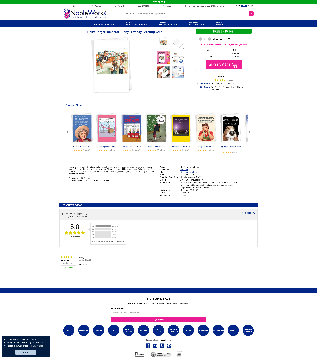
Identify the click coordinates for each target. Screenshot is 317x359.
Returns (143, 330)
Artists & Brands (128, 330)
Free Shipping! (158, 2)
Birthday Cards (103, 24)
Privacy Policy (158, 330)
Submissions (218, 330)
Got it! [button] (25, 352)
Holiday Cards (167, 23)
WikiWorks (83, 330)
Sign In (76, 6)
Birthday (80, 105)
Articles (98, 330)
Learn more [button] (38, 346)
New (219, 23)
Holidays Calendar (248, 330)
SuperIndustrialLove (189, 172)
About (188, 330)
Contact (69, 330)
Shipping (233, 330)
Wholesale (167, 6)
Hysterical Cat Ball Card (181, 147)
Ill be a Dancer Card (156, 147)
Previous (69, 132)
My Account (96, 6)
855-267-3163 (143, 6)
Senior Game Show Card (131, 147)
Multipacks (195, 23)
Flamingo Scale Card (106, 147)
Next (248, 132)
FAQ (113, 330)
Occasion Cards (135, 23)
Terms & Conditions (173, 330)
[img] (220, 80)
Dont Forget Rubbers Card (71, 217)
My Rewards (120, 6)
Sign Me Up (158, 319)
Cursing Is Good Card (81, 147)
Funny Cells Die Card (205, 147)
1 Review (230, 80)
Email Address (118, 309)
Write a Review (248, 213)
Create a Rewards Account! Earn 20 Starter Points (204, 6)
